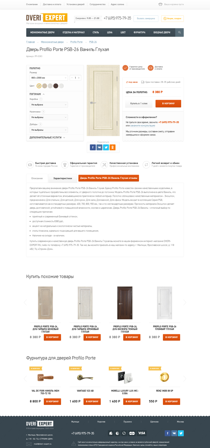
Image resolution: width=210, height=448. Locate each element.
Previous (25, 302)
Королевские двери (40, 424)
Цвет (123, 32)
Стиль (96, 32)
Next (184, 302)
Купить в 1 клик (138, 103)
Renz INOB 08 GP (164, 390)
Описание (37, 178)
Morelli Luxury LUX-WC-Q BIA (124, 392)
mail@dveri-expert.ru (42, 444)
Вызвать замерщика (146, 18)
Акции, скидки (174, 18)
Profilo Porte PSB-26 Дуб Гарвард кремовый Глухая (85, 329)
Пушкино (128, 421)
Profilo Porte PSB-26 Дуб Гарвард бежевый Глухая (45, 329)
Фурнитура (139, 32)
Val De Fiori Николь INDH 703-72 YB (45, 392)
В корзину (168, 103)
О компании (32, 4)
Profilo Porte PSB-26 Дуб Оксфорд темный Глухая (125, 329)
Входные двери (162, 32)
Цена (109, 32)
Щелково (154, 421)
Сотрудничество (97, 4)
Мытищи (75, 421)
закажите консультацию (142, 125)
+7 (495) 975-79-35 (117, 18)
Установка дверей (75, 4)
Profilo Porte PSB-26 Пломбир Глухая (164, 327)
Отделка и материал (73, 32)
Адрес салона (117, 4)
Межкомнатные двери (42, 32)
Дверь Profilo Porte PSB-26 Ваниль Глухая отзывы (108, 178)
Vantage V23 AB (85, 390)
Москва (180, 421)
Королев (101, 421)
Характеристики (62, 178)
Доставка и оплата (52, 4)
